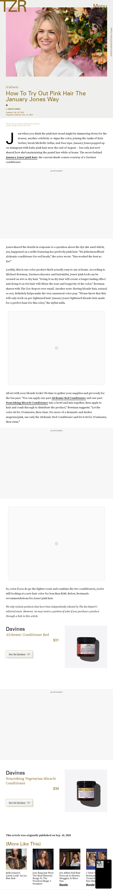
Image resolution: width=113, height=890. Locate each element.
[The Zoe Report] (13, 6)
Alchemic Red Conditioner (69, 398)
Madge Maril (14, 109)
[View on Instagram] (56, 348)
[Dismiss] (108, 862)
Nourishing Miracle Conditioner (27, 402)
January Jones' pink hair (21, 157)
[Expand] (98, 862)
